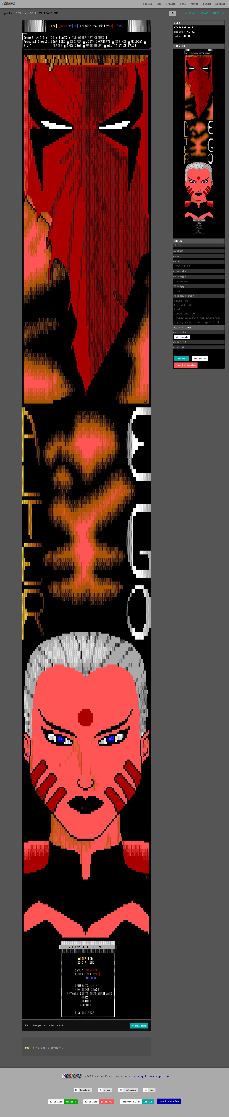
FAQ (159, 4)
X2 (193, 31)
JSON (187, 36)
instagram (130, 1090)
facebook (85, 1090)
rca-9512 (30, 13)
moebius (148, 1102)
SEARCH (220, 4)
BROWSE (148, 4)
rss (152, 1090)
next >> (219, 12)
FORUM (195, 4)
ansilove (71, 1102)
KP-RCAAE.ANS (183, 27)
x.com (107, 1090)
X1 (188, 31)
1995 (17, 13)
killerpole (182, 337)
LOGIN (207, 4)
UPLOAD (171, 4)
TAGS (183, 4)
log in (30, 1047)
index (205, 12)
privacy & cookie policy (150, 1076)
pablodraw (106, 1102)
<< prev (190, 12)
